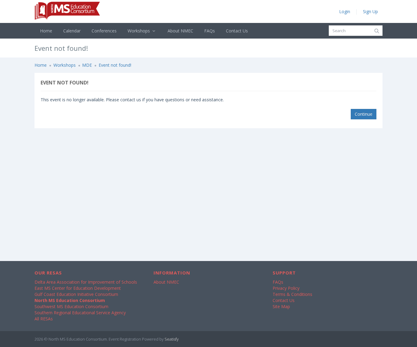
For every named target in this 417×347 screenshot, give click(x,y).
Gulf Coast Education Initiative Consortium (76, 294)
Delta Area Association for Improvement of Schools (85, 282)
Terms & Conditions (292, 294)
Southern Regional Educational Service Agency (80, 312)
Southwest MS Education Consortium (71, 306)
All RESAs (43, 319)
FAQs (209, 31)
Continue (363, 114)
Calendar (72, 31)
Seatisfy (172, 339)
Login (344, 11)
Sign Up (370, 11)
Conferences (104, 31)
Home (46, 31)
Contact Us (237, 31)
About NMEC (180, 31)
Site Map (281, 306)
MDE (87, 65)
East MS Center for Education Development (77, 288)
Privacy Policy (286, 288)
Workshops (139, 31)
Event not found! (115, 65)
